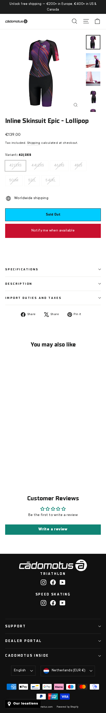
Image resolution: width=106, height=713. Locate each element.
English (20, 670)
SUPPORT (15, 626)
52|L (32, 179)
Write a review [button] (53, 530)
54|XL (51, 179)
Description (18, 284)
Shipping (33, 143)
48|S (78, 164)
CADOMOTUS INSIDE (27, 655)
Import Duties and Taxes (33, 298)
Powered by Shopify (67, 707)
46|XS (59, 164)
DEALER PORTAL (23, 641)
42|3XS (15, 164)
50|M (14, 179)
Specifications (22, 269)
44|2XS (37, 164)
